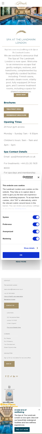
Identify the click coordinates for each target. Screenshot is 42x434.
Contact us (10, 305)
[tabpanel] (21, 15)
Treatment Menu (13, 109)
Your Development (9, 344)
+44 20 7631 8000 (9, 293)
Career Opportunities (10, 347)
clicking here (20, 209)
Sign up (8, 363)
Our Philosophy (8, 341)
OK (21, 255)
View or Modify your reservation (13, 296)
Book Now (21, 94)
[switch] (36, 224)
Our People (7, 338)
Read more (21, 261)
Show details (29, 248)
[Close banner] (38, 177)
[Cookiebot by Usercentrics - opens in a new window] (24, 177)
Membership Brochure (16, 115)
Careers (7, 333)
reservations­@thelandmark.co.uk (13, 289)
